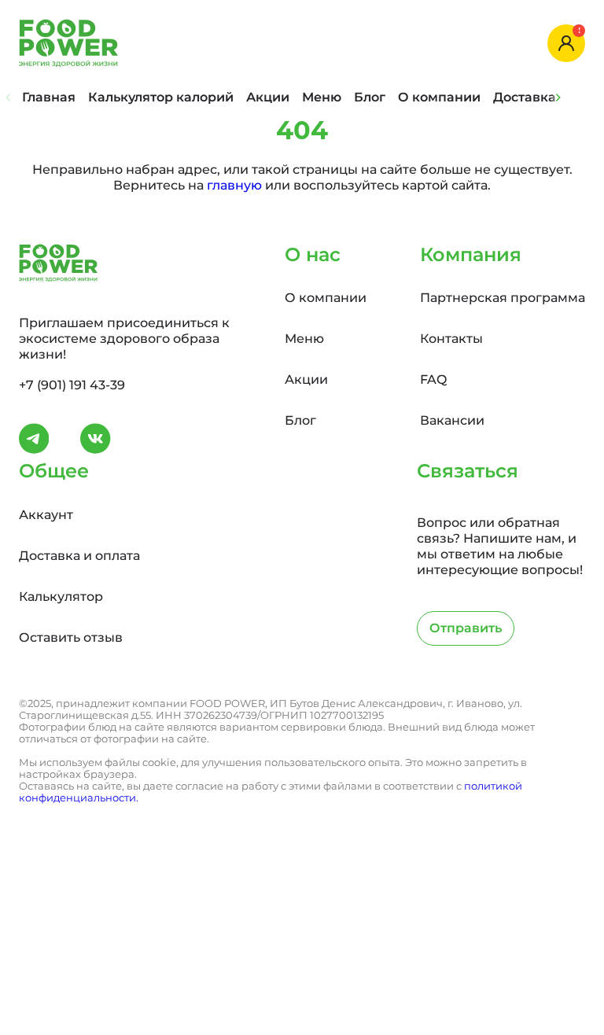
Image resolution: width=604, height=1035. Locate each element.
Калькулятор (61, 596)
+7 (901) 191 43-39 (72, 385)
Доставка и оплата (79, 555)
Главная (49, 97)
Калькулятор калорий (161, 97)
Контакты (451, 338)
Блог (369, 97)
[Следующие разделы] (558, 97)
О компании (439, 97)
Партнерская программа (502, 297)
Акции (267, 97)
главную (234, 185)
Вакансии (452, 420)
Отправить (465, 628)
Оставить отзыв (71, 637)
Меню (321, 97)
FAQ (433, 379)
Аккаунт (46, 514)
